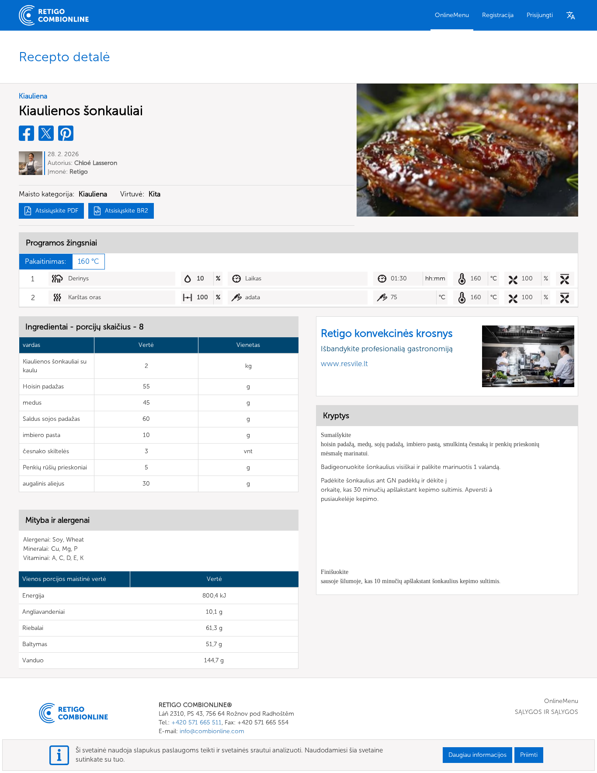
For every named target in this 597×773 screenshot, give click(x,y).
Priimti (529, 755)
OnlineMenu (452, 15)
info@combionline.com (212, 731)
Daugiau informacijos (477, 755)
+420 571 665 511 (196, 722)
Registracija (498, 15)
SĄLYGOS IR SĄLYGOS (546, 712)
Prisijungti (540, 15)
